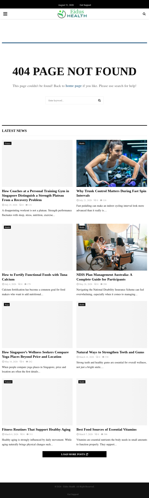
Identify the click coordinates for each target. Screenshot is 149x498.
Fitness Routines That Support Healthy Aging (36, 429)
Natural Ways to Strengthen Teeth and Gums (110, 352)
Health (81, 143)
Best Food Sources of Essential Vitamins (106, 429)
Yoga (7, 304)
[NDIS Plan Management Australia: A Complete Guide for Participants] (111, 247)
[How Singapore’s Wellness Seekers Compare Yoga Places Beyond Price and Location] (37, 324)
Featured (8, 381)
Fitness (7, 143)
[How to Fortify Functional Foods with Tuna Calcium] (37, 247)
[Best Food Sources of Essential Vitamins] (111, 401)
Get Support (85, 4)
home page (74, 85)
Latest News (14, 131)
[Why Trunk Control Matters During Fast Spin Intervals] (111, 163)
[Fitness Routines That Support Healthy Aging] (37, 401)
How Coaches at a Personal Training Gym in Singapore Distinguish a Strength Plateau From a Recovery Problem (35, 195)
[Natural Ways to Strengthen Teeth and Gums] (111, 324)
